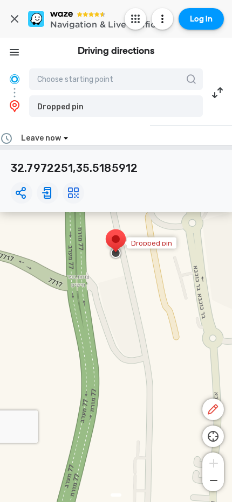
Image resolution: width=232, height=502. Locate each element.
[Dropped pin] (116, 244)
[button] (116, 106)
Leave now (41, 138)
